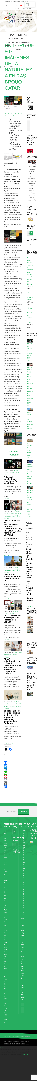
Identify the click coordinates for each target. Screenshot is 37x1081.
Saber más (25, 1054)
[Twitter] (13, 766)
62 (9, 743)
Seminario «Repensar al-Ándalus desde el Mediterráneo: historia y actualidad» (29, 563)
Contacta (23, 1043)
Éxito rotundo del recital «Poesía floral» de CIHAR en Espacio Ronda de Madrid (5, 948)
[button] (29, 618)
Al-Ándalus (16, 511)
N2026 (16, 470)
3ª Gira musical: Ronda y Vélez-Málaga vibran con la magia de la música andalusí (5, 998)
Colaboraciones (7, 1043)
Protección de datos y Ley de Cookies (23, 990)
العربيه (27, 1043)
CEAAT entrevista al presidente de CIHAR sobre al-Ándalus (30, 473)
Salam (5, 1041)
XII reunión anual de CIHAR (30, 296)
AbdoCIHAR (7, 108)
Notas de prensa (9, 516)
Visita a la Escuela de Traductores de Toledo (29, 315)
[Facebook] (13, 763)
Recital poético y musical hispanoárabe (29, 594)
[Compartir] (13, 786)
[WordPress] (13, 783)
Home (1, 66)
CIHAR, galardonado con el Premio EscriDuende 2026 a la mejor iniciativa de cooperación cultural (12, 666)
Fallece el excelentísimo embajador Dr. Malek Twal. (10, 480)
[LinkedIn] (13, 769)
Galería (18, 1043)
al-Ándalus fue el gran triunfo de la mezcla (29, 450)
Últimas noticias (9, 613)
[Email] (13, 780)
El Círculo (10, 1041)
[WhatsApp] (13, 773)
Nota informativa (9, 472)
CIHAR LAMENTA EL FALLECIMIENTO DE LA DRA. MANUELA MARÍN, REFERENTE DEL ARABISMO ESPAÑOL (13, 527)
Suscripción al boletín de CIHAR (23, 8)
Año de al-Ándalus (10, 513)
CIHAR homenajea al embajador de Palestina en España (13, 619)
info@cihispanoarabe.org (10, 5)
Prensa (13, 1043)
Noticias (22, 1041)
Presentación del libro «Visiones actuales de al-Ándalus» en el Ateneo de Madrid (30, 271)
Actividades (16, 1041)
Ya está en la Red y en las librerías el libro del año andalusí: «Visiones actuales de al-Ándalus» (12, 717)
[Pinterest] (13, 776)
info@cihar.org (24, 906)
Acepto (2, 1047)
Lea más (6, 498)
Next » (12, 743)
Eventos (27, 1041)
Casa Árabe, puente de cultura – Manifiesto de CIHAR (12, 577)
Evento (24, 811)
